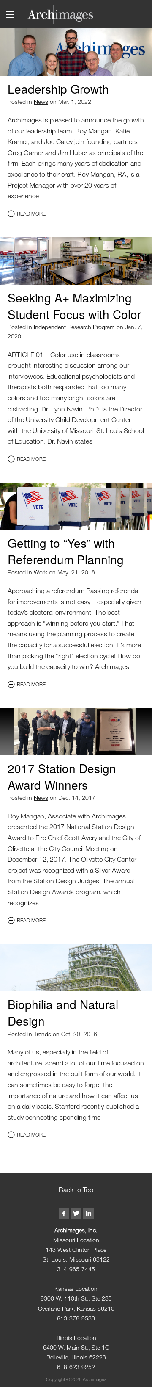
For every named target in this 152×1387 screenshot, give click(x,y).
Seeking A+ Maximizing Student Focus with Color (74, 305)
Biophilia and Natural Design (63, 1012)
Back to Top (76, 1189)
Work (40, 572)
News (41, 101)
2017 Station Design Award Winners (62, 776)
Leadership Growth (58, 88)
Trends (42, 1033)
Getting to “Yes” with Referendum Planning (66, 551)
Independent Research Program (74, 326)
